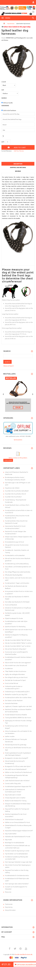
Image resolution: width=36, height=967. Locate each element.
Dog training (8, 907)
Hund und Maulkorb (11, 605)
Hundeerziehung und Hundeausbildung (17, 564)
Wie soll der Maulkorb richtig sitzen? (15, 649)
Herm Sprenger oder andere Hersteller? (17, 884)
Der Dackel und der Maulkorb (13, 700)
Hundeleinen (9, 668)
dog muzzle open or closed (13, 795)
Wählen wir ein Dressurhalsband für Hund (17, 822)
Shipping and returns (18, 167)
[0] (30, 15)
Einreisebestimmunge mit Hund (14, 542)
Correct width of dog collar (13, 783)
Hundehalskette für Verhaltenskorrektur (17, 875)
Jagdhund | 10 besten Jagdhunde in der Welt (18, 706)
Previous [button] (3, 394)
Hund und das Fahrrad (11, 683)
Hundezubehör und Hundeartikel (15, 555)
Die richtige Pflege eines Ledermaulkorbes (17, 572)
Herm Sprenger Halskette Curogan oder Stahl (18, 862)
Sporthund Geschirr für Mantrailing (15, 626)
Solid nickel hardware (9, 110)
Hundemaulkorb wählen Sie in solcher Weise (18, 697)
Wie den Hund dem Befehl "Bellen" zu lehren (18, 643)
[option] (18, 61)
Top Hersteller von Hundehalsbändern (16, 854)
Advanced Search (8, 366)
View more (8, 460)
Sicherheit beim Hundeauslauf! (14, 819)
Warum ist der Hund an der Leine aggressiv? (18, 662)
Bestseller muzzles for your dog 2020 (16, 694)
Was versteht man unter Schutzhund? (16, 665)
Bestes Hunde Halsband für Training (15, 801)
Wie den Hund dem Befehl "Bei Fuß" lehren (18, 640)
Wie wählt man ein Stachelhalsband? (15, 769)
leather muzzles (9, 736)
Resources (8, 892)
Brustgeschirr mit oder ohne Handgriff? (16, 758)
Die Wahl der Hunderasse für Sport (15, 680)
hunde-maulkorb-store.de (23, 954)
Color (3, 82)
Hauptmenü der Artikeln (12, 488)
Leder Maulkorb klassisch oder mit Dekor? (17, 780)
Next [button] (33, 394)
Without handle (8, 103)
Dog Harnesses (10, 23)
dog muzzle (8, 839)
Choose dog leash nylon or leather (15, 798)
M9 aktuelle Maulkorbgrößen (13, 575)
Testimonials (8, 904)
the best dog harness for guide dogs (15, 745)
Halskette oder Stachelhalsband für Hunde (17, 836)
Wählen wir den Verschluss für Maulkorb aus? (18, 772)
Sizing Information (10, 910)
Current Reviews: (6, 151)
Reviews (18, 171)
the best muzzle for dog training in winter (17, 851)
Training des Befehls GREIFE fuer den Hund (18, 717)
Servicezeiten (18, 440)
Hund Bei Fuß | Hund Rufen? (13, 497)
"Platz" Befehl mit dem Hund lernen (15, 671)
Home (4, 23)
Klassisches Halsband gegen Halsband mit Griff (19, 831)
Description (18, 164)
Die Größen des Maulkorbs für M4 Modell (17, 602)
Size (2, 90)
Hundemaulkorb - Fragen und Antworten (17, 583)
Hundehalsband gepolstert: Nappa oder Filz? (18, 786)
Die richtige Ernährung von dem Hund (16, 677)
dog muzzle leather (11, 834)
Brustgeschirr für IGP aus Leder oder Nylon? (18, 766)
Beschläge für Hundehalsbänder (14, 842)
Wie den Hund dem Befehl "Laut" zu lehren (18, 646)
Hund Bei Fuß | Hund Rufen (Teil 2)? (15, 494)
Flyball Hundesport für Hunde (14, 618)
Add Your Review (19, 151)
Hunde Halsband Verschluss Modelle (16, 715)
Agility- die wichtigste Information (15, 674)
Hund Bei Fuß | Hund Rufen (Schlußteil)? (17, 491)
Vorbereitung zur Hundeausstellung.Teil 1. (17, 691)
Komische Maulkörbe (11, 703)
